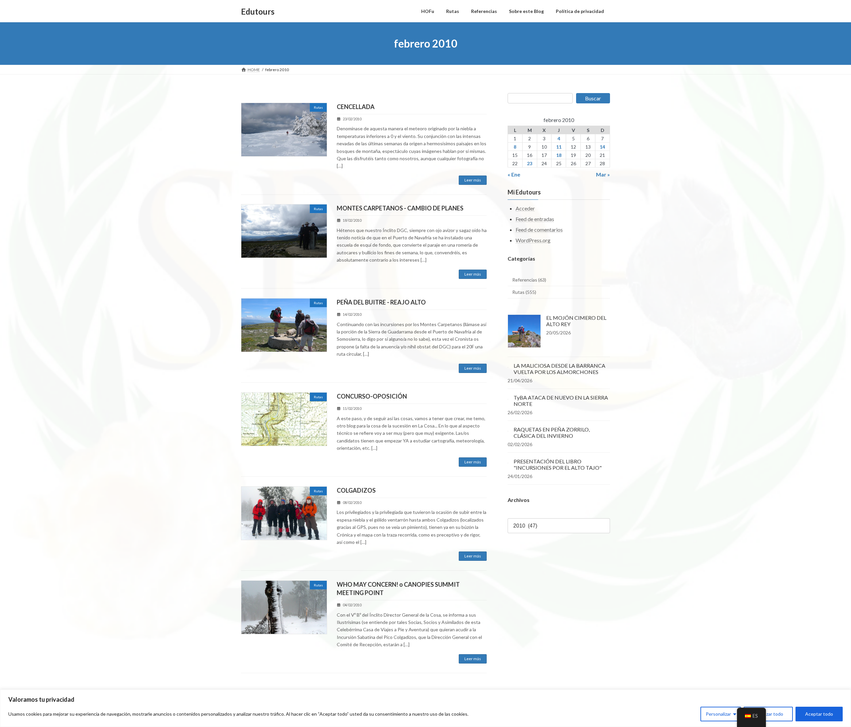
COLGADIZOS (356, 490)
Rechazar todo (768, 714)
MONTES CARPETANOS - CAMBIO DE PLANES (400, 208)
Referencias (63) (529, 280)
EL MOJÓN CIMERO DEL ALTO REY (576, 320)
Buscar (593, 98)
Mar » (603, 174)
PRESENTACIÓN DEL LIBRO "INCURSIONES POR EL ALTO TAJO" (558, 464)
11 (558, 147)
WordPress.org (533, 240)
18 (558, 155)
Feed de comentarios (539, 229)
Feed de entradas (535, 219)
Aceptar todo (819, 714)
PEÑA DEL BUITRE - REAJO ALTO (381, 302)
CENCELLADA (356, 106)
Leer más (472, 180)
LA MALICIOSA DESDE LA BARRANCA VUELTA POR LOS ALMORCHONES (559, 368)
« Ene (514, 174)
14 (602, 147)
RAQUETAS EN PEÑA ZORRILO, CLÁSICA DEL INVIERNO (552, 432)
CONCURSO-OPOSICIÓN (372, 396)
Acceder (525, 208)
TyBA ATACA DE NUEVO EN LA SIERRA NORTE (561, 400)
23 (529, 163)
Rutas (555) (524, 292)
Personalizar (718, 714)
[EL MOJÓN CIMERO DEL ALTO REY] (524, 331)
